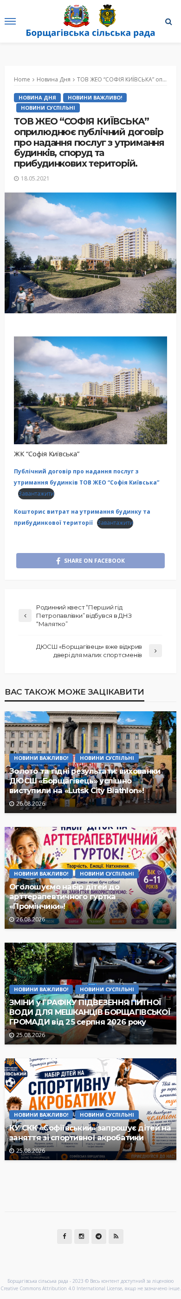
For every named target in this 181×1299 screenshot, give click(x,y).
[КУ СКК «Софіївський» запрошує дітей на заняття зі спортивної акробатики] (90, 1109)
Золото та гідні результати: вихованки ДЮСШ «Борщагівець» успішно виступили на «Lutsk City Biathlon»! (84, 780)
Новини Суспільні (48, 107)
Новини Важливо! (95, 97)
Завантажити (36, 493)
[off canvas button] (10, 21)
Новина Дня (37, 97)
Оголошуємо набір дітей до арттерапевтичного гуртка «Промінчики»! (64, 896)
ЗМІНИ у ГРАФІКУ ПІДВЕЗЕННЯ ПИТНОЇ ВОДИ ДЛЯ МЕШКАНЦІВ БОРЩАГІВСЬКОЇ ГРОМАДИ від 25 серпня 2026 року (89, 1012)
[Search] (168, 21)
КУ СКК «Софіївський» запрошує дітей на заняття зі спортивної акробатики (90, 1132)
